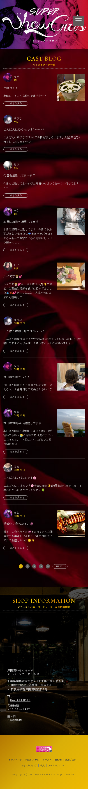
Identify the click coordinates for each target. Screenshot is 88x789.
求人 (42, 765)
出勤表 (58, 759)
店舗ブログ (70, 759)
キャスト (46, 759)
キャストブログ (29, 765)
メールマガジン (56, 765)
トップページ (15, 759)
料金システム (32, 759)
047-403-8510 (20, 700)
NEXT (59, 566)
